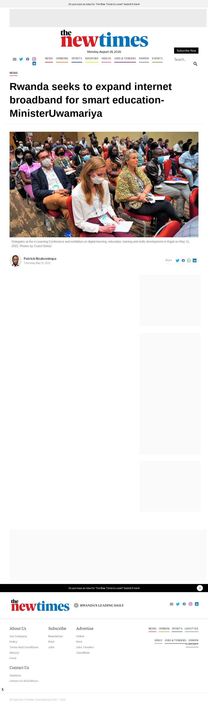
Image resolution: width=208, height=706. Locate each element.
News (49, 58)
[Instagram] (34, 59)
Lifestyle (191, 628)
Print (51, 641)
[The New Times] (104, 47)
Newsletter (55, 636)
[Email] (14, 59)
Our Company (18, 636)
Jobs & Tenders (125, 58)
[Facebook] (27, 59)
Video (158, 640)
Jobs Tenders (85, 647)
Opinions (62, 58)
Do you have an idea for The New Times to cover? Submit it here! (104, 4)
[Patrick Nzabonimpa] (16, 265)
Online (80, 636)
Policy (13, 641)
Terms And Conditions (24, 647)
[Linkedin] (34, 64)
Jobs (51, 647)
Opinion (164, 628)
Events (157, 58)
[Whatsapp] (189, 261)
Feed (13, 658)
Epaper (144, 58)
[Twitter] (21, 59)
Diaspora (91, 58)
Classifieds (83, 652)
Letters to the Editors (24, 680)
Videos (106, 58)
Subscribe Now (186, 50)
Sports (77, 58)
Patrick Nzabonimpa (40, 258)
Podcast (192, 644)
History (14, 652)
